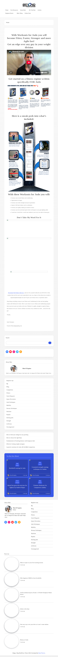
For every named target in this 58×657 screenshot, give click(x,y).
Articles (39, 10)
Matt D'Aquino (26, 368)
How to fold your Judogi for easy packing (17, 434)
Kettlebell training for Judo (17, 468)
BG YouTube (32, 10)
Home (6, 10)
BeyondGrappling (13, 475)
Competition (10, 390)
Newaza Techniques (12, 408)
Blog (8, 386)
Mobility (9, 405)
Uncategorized (10, 427)
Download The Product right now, (16, 292)
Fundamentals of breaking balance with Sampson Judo (21, 441)
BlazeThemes (41, 653)
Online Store (28, 13)
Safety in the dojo (24, 609)
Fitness (8, 393)
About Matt (23, 10)
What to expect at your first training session (31, 562)
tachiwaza (9, 424)
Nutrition (9, 411)
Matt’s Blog (20, 13)
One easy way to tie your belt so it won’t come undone (34, 624)
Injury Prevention (11, 399)
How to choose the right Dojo (14, 437)
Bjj (7, 383)
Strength (9, 420)
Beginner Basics (9, 13)
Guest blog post (11, 396)
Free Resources (14, 10)
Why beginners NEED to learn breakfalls (30, 578)
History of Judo (24, 640)
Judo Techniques (11, 402)
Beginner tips (10, 380)
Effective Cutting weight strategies (16, 444)
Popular (9, 414)
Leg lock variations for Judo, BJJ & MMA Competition (21, 447)
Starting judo (10, 417)
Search (7, 337)
